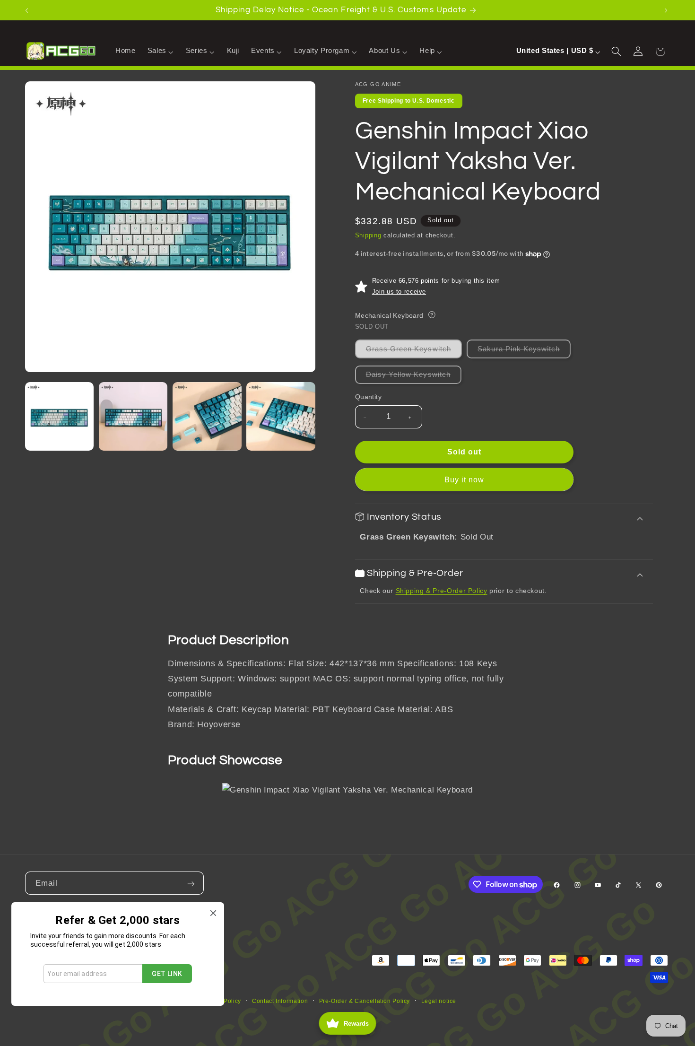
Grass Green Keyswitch (414, 351)
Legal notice (439, 1001)
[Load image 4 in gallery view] (280, 416)
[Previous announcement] (27, 9)
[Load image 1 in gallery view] (59, 416)
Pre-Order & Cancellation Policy (364, 1001)
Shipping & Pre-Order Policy (441, 590)
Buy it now (464, 480)
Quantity (368, 397)
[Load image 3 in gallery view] (207, 416)
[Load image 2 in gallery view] (133, 416)
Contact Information (280, 1001)
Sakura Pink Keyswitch (524, 351)
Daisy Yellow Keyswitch (413, 377)
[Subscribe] (192, 883)
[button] (160, 51)
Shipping (368, 236)
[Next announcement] (667, 9)
